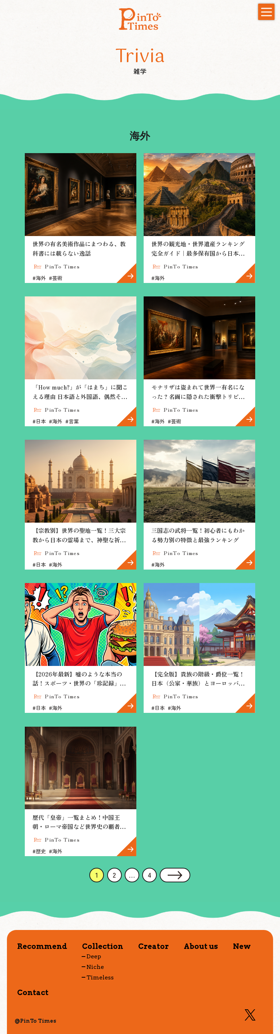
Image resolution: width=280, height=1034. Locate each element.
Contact (32, 992)
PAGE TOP (268, 989)
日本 (39, 421)
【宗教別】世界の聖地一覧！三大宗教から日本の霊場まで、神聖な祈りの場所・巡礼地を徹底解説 (79, 539)
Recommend (42, 946)
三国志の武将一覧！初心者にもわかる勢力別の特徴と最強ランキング (198, 535)
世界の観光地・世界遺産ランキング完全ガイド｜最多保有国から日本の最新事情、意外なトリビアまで (198, 253)
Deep (93, 956)
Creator (153, 946)
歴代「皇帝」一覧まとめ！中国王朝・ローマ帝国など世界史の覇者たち (79, 826)
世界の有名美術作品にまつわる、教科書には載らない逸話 (79, 248)
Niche (95, 966)
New (242, 946)
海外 (39, 277)
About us (201, 946)
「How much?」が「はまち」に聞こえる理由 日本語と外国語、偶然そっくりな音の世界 (80, 396)
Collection (102, 946)
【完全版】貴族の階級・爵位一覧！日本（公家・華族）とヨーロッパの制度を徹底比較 (198, 683)
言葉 (72, 421)
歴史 (39, 851)
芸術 (55, 277)
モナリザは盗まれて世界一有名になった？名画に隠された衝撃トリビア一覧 (198, 396)
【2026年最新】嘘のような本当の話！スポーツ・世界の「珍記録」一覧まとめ (79, 683)
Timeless (100, 977)
